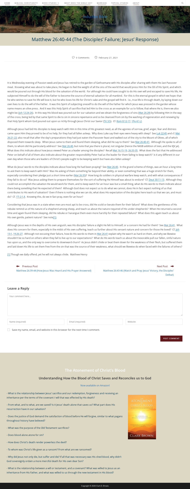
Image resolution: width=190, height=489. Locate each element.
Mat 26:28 (144, 112)
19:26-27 (18, 233)
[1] (54, 217)
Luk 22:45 (161, 133)
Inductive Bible (95, 16)
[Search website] (182, 3)
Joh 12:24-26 (26, 112)
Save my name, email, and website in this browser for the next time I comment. (56, 329)
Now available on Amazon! (95, 385)
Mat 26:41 (169, 225)
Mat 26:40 (67, 146)
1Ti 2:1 (19, 196)
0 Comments (82, 57)
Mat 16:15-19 (120, 150)
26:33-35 (133, 150)
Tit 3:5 (107, 121)
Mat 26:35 (79, 175)
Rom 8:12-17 (123, 121)
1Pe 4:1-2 (137, 121)
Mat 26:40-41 (142, 142)
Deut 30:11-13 (156, 179)
